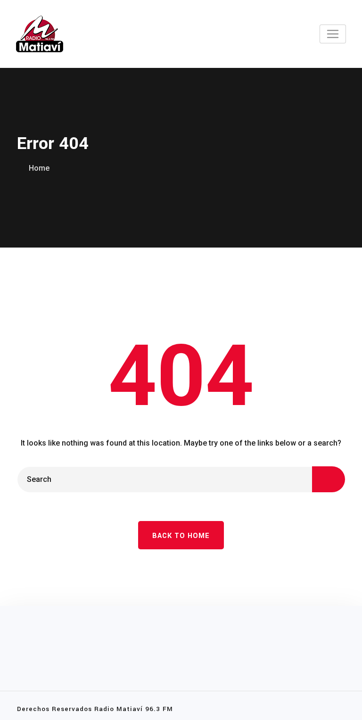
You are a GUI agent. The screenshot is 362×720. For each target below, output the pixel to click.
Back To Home (181, 536)
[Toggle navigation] (333, 34)
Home (39, 168)
